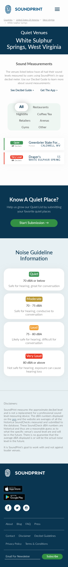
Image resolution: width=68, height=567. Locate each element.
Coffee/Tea (44, 114)
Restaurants (41, 107)
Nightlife (22, 114)
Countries (8, 20)
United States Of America (27, 20)
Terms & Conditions (36, 543)
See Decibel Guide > (22, 90)
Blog (19, 524)
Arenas (44, 120)
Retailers (24, 120)
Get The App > (49, 90)
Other (42, 127)
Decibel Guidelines (45, 536)
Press (37, 524)
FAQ (28, 524)
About (9, 524)
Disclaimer (25, 536)
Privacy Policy (14, 543)
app (14, 419)
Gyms (25, 127)
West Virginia (48, 20)
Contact (10, 536)
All (21, 107)
